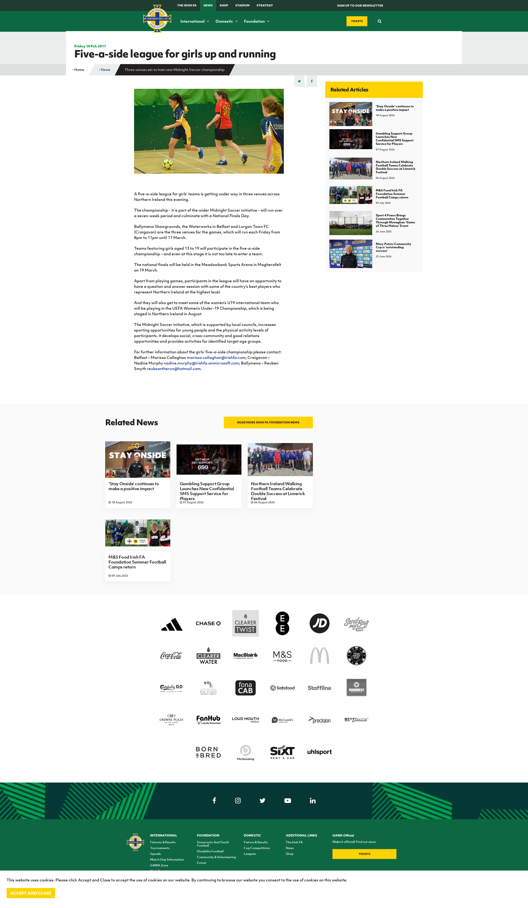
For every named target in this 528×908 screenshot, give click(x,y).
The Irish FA (187, 5)
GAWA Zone (159, 865)
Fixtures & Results (163, 842)
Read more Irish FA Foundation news (268, 422)
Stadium (242, 5)
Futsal (201, 863)
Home (78, 69)
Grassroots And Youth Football (213, 843)
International (192, 21)
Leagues (250, 854)
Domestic (225, 21)
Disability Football (210, 851)
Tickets (364, 854)
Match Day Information (167, 859)
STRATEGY (265, 5)
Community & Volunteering (216, 857)
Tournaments (160, 848)
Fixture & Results (256, 842)
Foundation (255, 21)
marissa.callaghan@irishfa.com (216, 357)
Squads (155, 854)
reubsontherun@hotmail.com (174, 368)
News (208, 5)
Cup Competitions (257, 848)
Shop (224, 5)
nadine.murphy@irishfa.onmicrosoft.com (201, 363)
